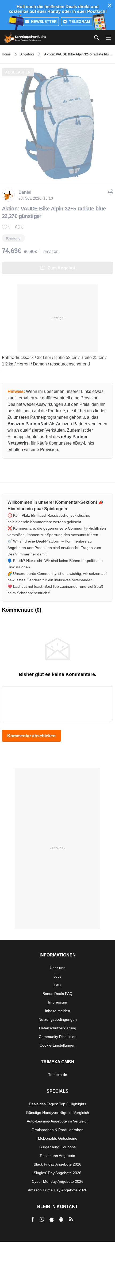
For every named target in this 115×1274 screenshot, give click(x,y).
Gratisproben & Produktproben (57, 1130)
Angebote (27, 54)
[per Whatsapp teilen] (42, 1219)
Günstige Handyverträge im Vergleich (57, 1112)
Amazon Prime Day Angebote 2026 (57, 1190)
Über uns (57, 968)
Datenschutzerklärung (57, 1028)
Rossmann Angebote (57, 1155)
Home (6, 54)
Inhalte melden (57, 1011)
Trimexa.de (57, 1074)
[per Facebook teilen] (32, 1219)
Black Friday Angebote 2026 (57, 1164)
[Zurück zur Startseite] (25, 37)
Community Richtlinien (57, 1036)
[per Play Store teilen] (61, 1219)
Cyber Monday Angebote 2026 (57, 1181)
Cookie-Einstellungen (57, 1045)
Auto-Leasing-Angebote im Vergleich (58, 1121)
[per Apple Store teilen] (51, 1219)
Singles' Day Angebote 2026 (57, 1173)
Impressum (57, 1002)
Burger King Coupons (57, 1147)
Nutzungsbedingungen (58, 1019)
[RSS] (71, 1219)
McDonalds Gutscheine (57, 1138)
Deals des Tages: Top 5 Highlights (57, 1104)
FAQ (57, 985)
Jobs (57, 976)
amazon (51, 251)
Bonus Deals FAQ (57, 993)
